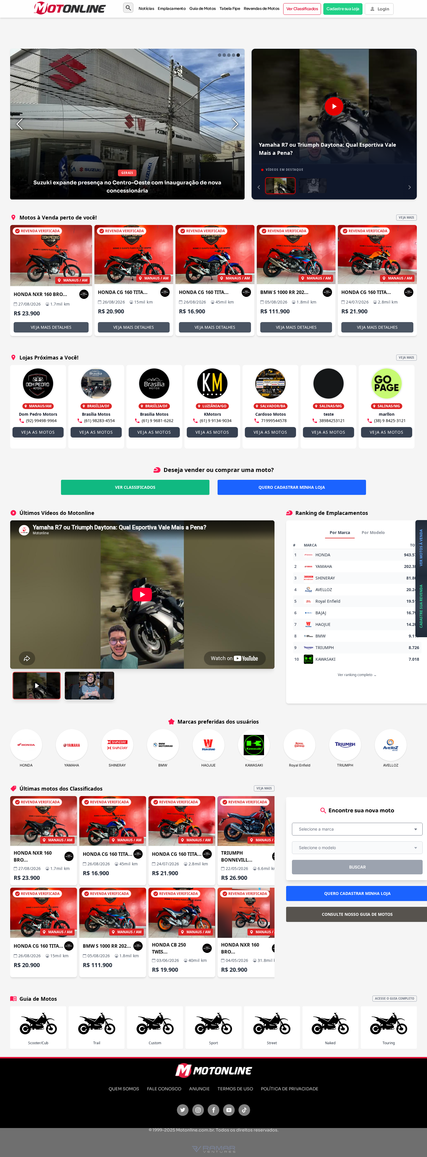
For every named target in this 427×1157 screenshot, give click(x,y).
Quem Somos (124, 1088)
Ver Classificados (302, 8)
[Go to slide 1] (219, 55)
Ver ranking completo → (357, 674)
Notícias (146, 8)
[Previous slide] (19, 124)
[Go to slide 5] (238, 55)
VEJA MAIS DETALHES (51, 327)
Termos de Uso (235, 1088)
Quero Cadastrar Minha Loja (292, 487)
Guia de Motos (202, 8)
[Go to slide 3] (229, 55)
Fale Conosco (164, 1088)
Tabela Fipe (230, 8)
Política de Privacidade (289, 1088)
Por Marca (340, 532)
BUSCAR (357, 866)
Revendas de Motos (261, 8)
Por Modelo (373, 532)
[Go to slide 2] (224, 55)
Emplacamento (172, 8)
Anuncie (199, 1088)
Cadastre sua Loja (342, 8)
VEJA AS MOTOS (38, 432)
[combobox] (357, 829)
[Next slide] (235, 124)
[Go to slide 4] (233, 55)
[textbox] (318, 829)
